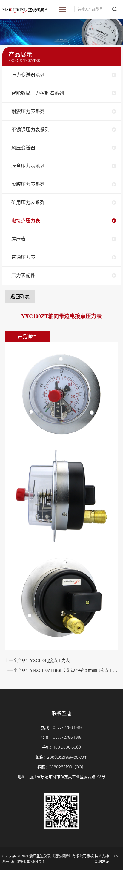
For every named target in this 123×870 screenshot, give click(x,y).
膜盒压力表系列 (28, 166)
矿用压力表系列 (28, 202)
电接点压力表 (25, 220)
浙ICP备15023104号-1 (27, 862)
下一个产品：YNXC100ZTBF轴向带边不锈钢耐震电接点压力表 (63, 670)
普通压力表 (23, 257)
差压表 (18, 238)
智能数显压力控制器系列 (37, 93)
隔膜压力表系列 (28, 184)
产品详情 (27, 336)
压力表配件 (23, 275)
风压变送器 (23, 147)
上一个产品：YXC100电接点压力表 (37, 660)
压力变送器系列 (28, 74)
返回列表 (20, 296)
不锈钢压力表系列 (30, 129)
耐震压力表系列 (28, 111)
